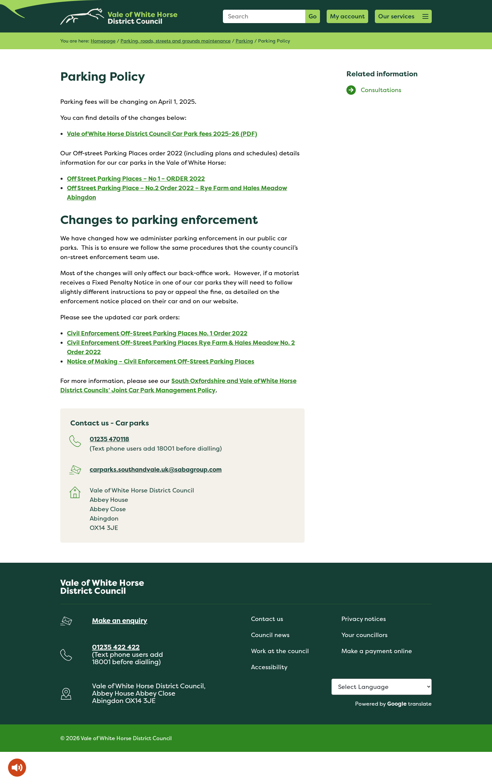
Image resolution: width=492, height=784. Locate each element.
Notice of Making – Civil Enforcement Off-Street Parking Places (160, 361)
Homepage (103, 40)
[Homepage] (118, 16)
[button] (403, 16)
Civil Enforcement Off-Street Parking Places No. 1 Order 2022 (157, 333)
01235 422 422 (116, 646)
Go (313, 16)
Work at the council (280, 651)
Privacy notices (363, 619)
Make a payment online (376, 651)
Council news (270, 635)
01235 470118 (109, 439)
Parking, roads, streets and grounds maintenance (175, 40)
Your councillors (364, 635)
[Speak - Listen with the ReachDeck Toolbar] (17, 768)
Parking (244, 40)
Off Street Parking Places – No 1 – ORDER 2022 (136, 178)
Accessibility (269, 667)
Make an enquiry (119, 620)
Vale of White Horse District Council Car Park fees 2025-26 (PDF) (162, 134)
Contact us (267, 619)
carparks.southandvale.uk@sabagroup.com (156, 469)
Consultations (381, 90)
